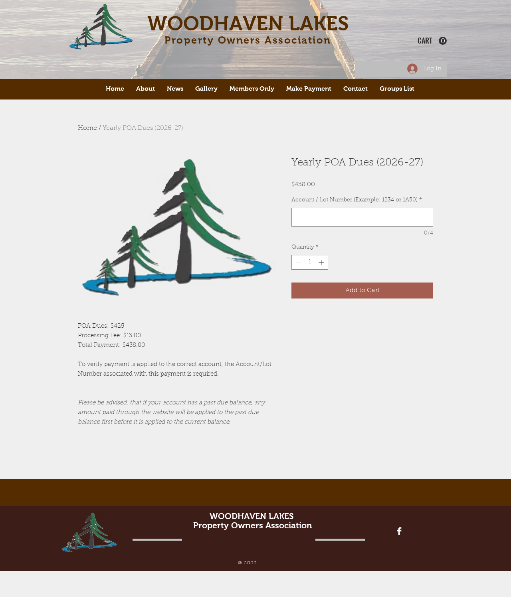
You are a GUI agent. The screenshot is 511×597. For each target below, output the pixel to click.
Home (87, 128)
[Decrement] (298, 262)
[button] (432, 41)
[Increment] (322, 262)
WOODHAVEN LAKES (248, 23)
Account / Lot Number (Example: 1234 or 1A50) (356, 200)
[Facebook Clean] (399, 531)
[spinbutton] (310, 262)
